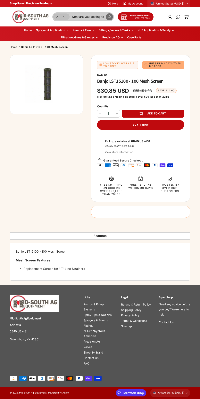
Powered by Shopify (58, 392)
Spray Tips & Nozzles (98, 315)
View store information (119, 152)
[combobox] (92, 16)
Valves (88, 347)
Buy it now (140, 124)
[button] (186, 17)
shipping (119, 96)
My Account (135, 3)
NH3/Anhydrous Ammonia (94, 333)
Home (13, 47)
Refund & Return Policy (136, 304)
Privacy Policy (130, 315)
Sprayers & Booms (96, 320)
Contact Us (91, 358)
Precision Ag (92, 341)
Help (115, 3)
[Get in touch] (178, 17)
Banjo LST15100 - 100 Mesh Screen (44, 46)
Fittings (88, 325)
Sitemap (126, 326)
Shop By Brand (93, 352)
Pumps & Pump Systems (94, 307)
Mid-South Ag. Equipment (32, 392)
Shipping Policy (131, 310)
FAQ (86, 363)
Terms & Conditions (134, 321)
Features (100, 236)
